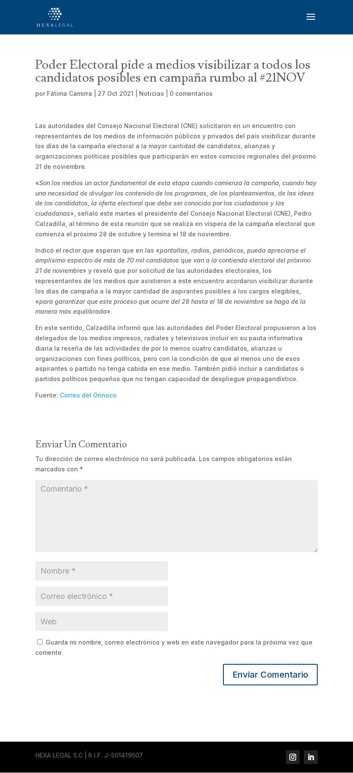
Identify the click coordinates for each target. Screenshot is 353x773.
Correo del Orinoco (88, 395)
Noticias (151, 93)
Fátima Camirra (69, 93)
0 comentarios (191, 93)
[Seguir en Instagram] (293, 757)
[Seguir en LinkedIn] (311, 757)
